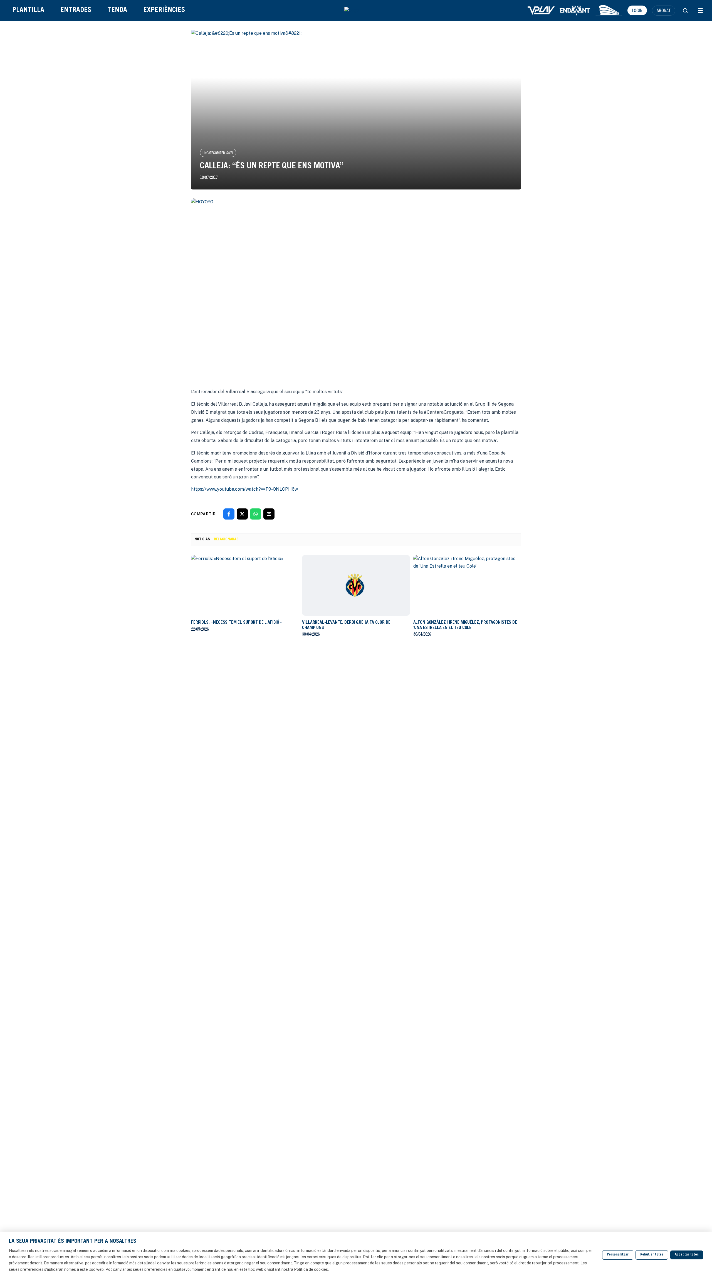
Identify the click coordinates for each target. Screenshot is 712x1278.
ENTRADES (75, 10)
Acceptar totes (687, 1255)
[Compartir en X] (242, 514)
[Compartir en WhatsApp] (255, 514)
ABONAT (664, 10)
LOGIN (637, 10)
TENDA (117, 10)
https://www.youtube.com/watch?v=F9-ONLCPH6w (244, 489)
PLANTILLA (28, 10)
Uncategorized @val (218, 152)
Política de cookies (311, 1269)
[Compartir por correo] (269, 514)
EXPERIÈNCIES (164, 10)
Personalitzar (618, 1255)
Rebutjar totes (651, 1255)
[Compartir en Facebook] (228, 514)
